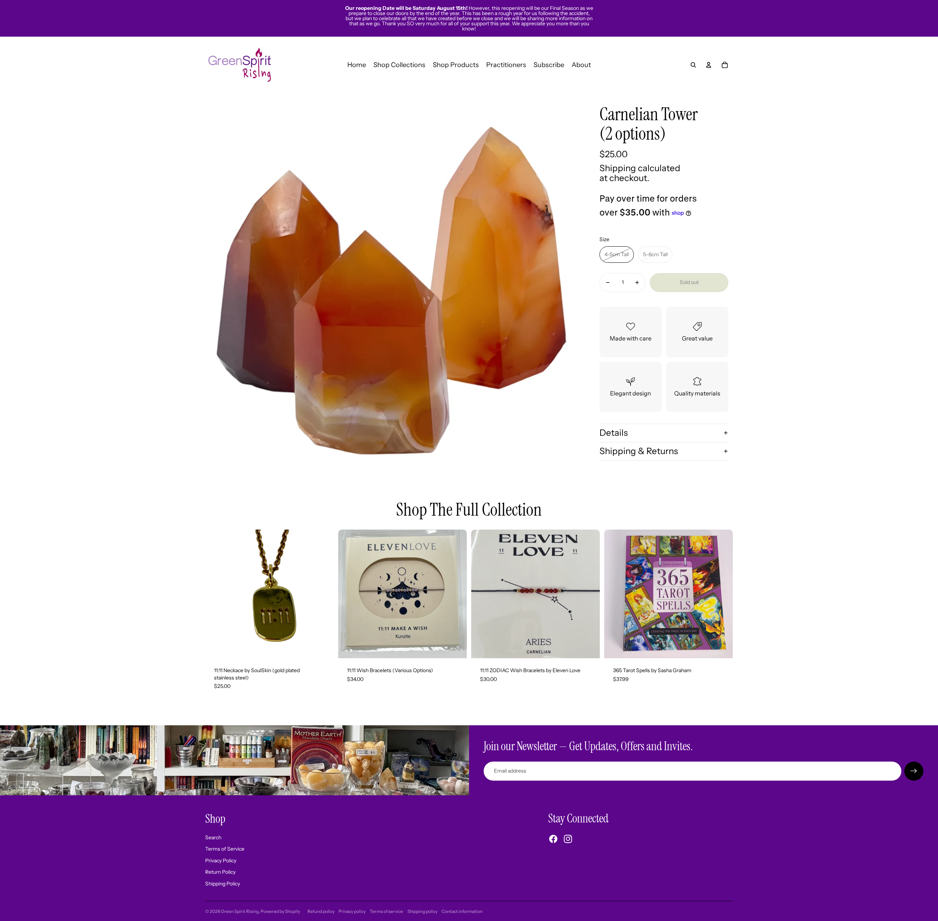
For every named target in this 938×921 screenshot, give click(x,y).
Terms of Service (224, 849)
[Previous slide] (349, 594)
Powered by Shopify (280, 911)
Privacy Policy (220, 860)
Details (613, 432)
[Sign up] (913, 771)
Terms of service (386, 911)
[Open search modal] (693, 65)
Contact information (462, 911)
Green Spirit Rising (240, 911)
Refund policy (321, 911)
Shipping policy (422, 911)
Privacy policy (352, 911)
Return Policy (220, 872)
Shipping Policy (222, 883)
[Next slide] (456, 594)
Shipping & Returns (638, 451)
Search (213, 837)
